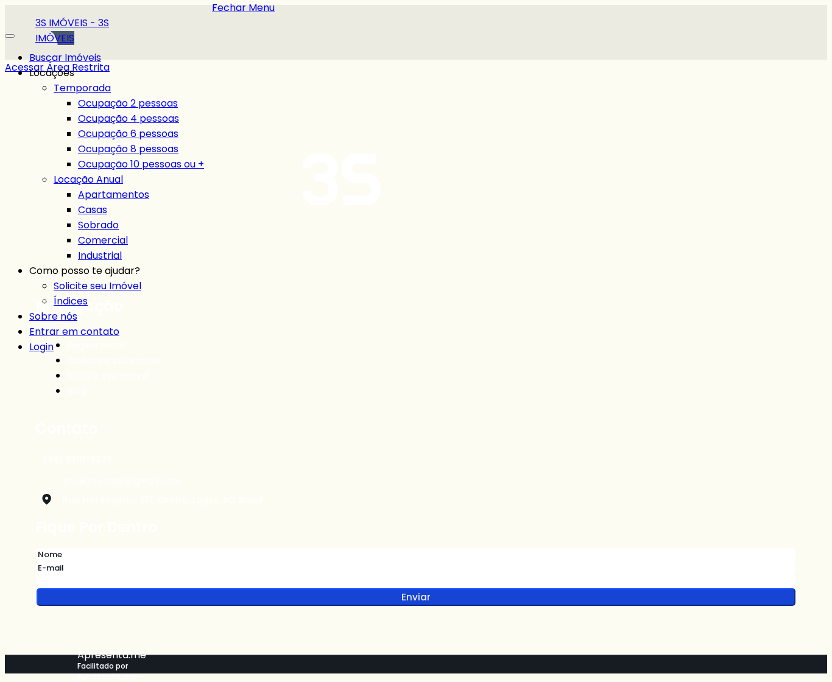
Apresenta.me (111, 655)
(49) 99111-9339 (77, 459)
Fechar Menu (243, 8)
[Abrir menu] (10, 33)
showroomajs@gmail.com (121, 481)
